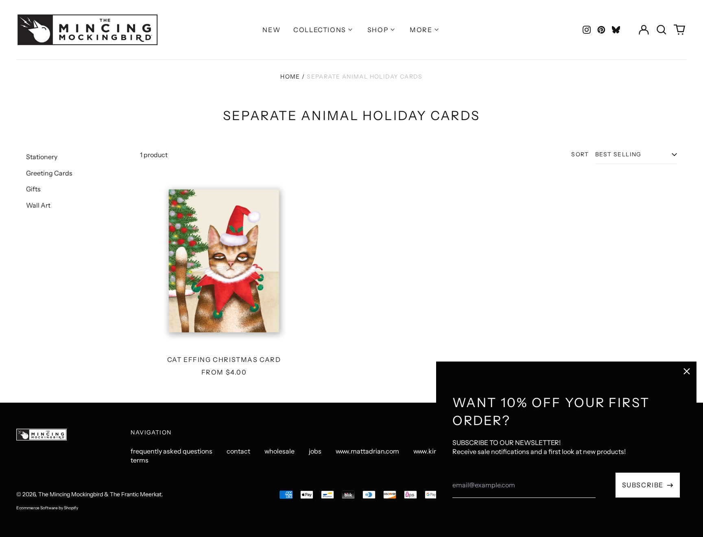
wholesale (279, 451)
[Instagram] (587, 30)
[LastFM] (616, 30)
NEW (271, 30)
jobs (315, 451)
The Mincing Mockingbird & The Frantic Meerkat (100, 494)
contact (238, 451)
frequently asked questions (171, 451)
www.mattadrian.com (367, 451)
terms (139, 460)
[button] (661, 29)
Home (290, 76)
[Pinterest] (601, 30)
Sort (580, 154)
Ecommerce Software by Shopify (47, 508)
